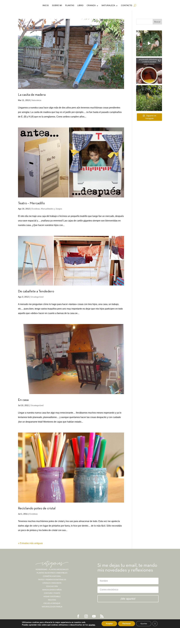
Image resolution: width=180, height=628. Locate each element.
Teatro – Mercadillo (31, 203)
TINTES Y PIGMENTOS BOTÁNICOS (52, 580)
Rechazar (126, 623)
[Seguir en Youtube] (94, 616)
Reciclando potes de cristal (37, 508)
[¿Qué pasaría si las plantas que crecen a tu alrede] (149, 43)
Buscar (157, 22)
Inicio (45, 6)
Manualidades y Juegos (51, 209)
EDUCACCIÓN (52, 586)
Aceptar (109, 623)
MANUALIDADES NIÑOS (52, 590)
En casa (23, 400)
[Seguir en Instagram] (86, 616)
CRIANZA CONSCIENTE (52, 583)
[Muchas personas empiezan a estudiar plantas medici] (149, 71)
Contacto (126, 6)
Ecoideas (36, 209)
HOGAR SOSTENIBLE (52, 597)
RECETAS (52, 600)
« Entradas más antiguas (30, 543)
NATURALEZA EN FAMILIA (52, 607)
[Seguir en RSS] (101, 616)
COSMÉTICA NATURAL (52, 576)
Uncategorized (37, 297)
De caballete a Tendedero (36, 291)
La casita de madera (32, 94)
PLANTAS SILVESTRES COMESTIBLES (52, 573)
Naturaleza (108, 6)
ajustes (92, 625)
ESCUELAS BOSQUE (52, 603)
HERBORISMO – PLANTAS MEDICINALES (52, 569)
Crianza (91, 6)
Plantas (69, 6)
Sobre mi (57, 6)
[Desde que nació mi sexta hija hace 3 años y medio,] (149, 98)
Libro (80, 6)
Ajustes (143, 623)
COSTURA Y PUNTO (52, 593)
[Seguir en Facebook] (78, 616)
